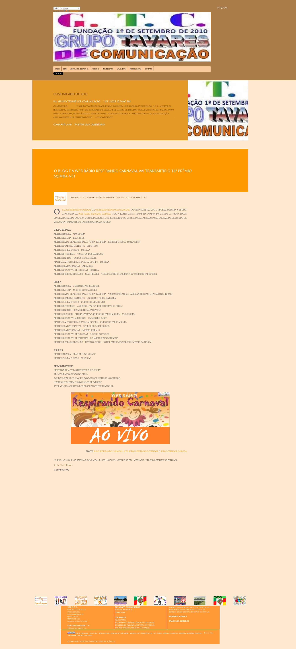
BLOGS (102, 460)
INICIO (57, 69)
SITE (64, 69)
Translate (74, 11)
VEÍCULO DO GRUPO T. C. (79, 69)
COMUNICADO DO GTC (70, 94)
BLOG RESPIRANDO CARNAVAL (76, 210)
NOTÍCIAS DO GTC (125, 460)
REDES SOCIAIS (135, 69)
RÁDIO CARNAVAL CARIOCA (174, 451)
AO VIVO (66, 460)
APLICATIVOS (121, 69)
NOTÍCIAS (95, 69)
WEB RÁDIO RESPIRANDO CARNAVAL (112, 210)
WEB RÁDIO (139, 460)
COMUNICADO (108, 69)
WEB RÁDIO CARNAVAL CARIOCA (94, 214)
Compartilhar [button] (62, 124)
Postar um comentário (90, 124)
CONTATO (148, 69)
